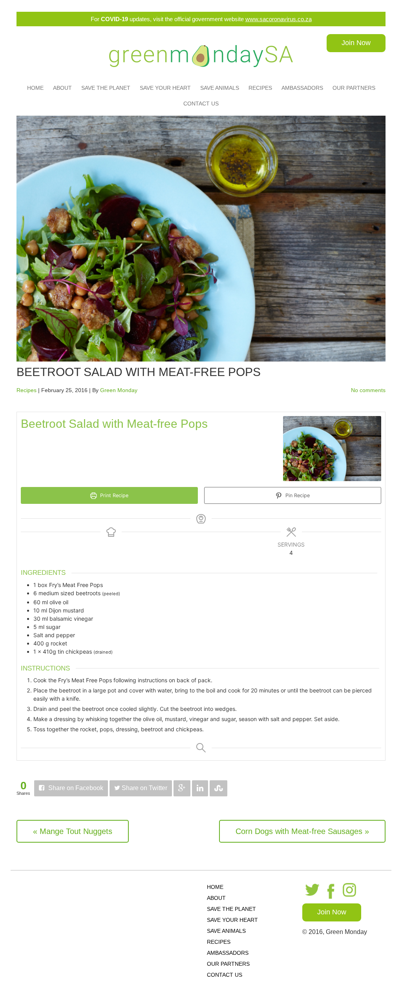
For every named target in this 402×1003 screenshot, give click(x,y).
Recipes (26, 390)
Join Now (356, 43)
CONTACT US (201, 104)
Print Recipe (113, 495)
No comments (368, 390)
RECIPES (260, 88)
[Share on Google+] (182, 788)
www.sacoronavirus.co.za (278, 19)
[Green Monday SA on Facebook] (331, 890)
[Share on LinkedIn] (200, 788)
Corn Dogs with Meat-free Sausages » (302, 831)
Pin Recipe (297, 495)
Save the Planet (105, 88)
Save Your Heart (165, 88)
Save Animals (219, 88)
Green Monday (118, 390)
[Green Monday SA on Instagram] (350, 891)
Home (35, 88)
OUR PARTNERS (354, 88)
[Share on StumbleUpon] (218, 788)
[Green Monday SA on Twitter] (311, 890)
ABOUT (62, 88)
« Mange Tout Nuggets (72, 831)
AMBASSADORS (302, 88)
